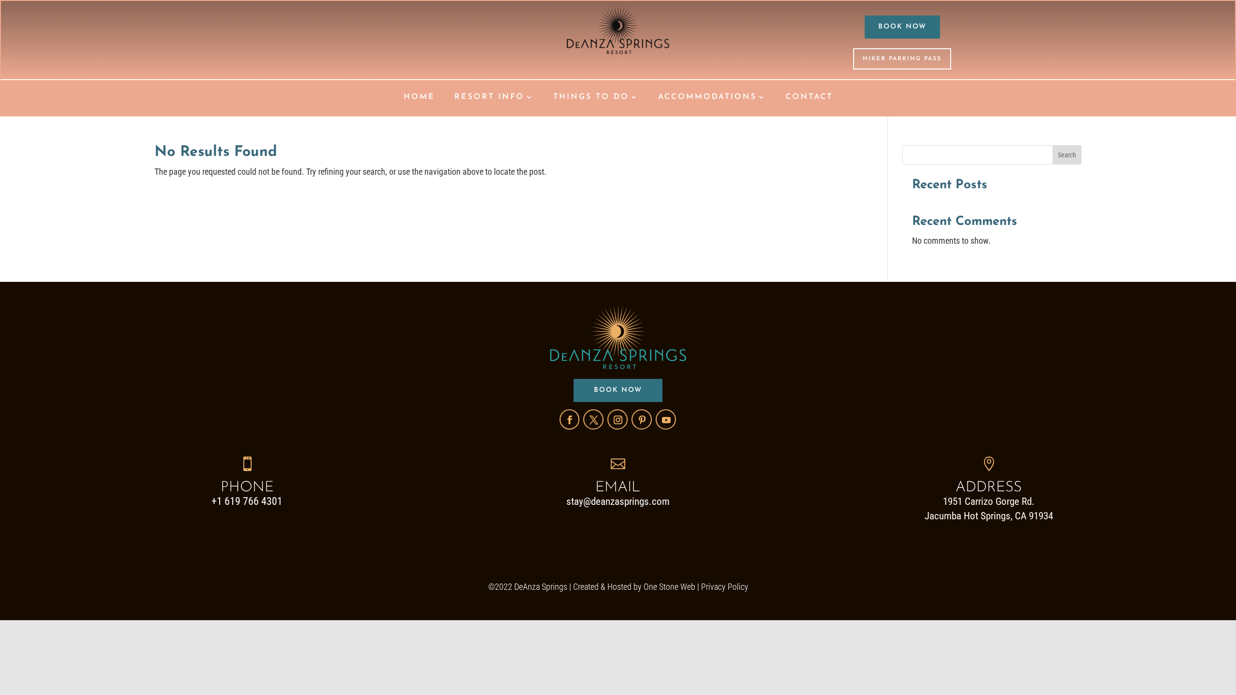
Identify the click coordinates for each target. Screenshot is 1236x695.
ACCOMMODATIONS (707, 97)
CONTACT (809, 97)
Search (1067, 155)
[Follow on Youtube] (666, 419)
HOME (419, 97)
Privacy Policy (724, 587)
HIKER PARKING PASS (902, 59)
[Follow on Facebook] (569, 419)
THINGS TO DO (591, 97)
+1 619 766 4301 (246, 501)
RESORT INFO (489, 97)
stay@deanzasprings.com (618, 501)
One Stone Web (669, 587)
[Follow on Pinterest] (642, 419)
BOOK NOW (902, 26)
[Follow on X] (593, 419)
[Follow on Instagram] (617, 419)
